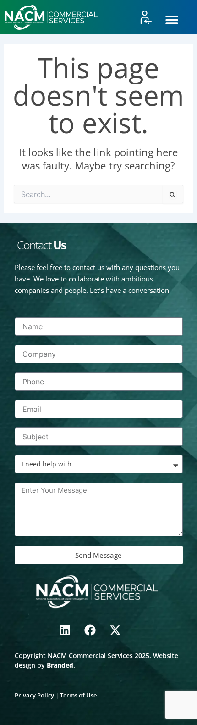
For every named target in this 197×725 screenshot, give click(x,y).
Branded (60, 665)
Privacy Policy (34, 695)
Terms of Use (78, 695)
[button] (171, 19)
